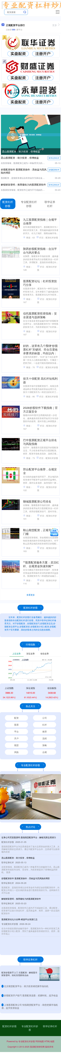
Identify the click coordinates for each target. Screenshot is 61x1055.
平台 (16, 731)
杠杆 (44, 724)
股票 (16, 724)
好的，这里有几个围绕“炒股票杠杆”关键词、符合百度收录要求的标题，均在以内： (40, 349)
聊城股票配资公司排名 (37, 501)
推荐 (44, 731)
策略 (44, 745)
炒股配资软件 (54, 169)
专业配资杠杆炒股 (29, 1027)
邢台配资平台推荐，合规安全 (40, 471)
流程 (44, 738)
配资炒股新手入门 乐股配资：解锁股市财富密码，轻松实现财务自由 (19, 974)
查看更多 (31, 594)
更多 (54, 25)
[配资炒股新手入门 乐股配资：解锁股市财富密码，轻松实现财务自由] (49, 974)
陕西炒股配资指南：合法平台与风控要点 (40, 250)
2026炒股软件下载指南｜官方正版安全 (40, 409)
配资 (16, 717)
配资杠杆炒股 (9, 1026)
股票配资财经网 (37, 1046)
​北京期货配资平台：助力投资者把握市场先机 (26, 986)
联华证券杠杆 (54, 158)
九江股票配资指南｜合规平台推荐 (40, 221)
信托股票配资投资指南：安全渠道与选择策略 (40, 315)
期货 (16, 745)
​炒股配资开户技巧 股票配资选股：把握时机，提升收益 (31, 995)
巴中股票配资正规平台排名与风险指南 (40, 442)
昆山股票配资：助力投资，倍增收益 (21, 151)
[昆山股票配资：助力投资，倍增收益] (30, 134)
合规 (44, 752)
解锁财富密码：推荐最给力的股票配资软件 (23, 184)
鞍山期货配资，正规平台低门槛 (40, 532)
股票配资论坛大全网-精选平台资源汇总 (19, 919)
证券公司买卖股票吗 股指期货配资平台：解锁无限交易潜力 (28, 837)
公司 (44, 717)
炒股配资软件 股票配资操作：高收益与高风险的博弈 (23, 171)
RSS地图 (40, 1041)
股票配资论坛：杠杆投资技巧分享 (40, 283)
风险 (16, 752)
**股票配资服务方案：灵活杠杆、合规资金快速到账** (41, 564)
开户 (16, 738)
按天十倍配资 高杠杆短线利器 (40, 380)
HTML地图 (49, 1041)
